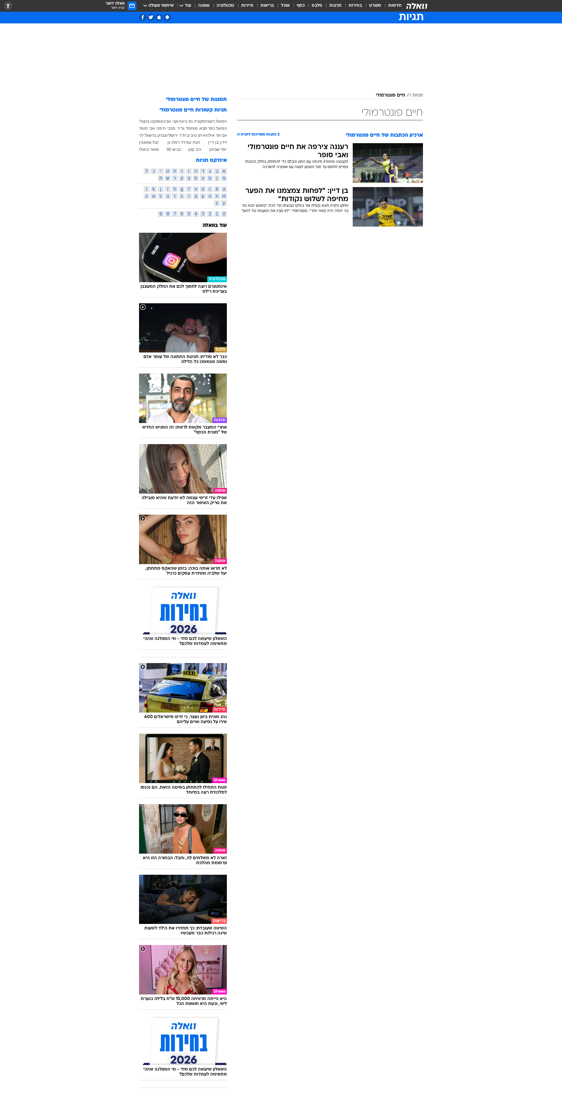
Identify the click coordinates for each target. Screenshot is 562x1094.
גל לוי (143, 135)
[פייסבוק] (142, 17)
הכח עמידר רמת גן (183, 142)
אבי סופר (147, 128)
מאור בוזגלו (149, 149)
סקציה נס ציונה (192, 121)
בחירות (355, 6)
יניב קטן (195, 149)
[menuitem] (391, 6)
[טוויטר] (151, 17)
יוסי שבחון (218, 149)
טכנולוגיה (225, 6)
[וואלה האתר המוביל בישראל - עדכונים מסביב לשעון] (416, 6)
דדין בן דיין (217, 142)
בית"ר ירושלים (177, 135)
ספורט (375, 6)
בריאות (267, 6)
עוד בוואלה (215, 225)
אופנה (204, 6)
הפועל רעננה (216, 121)
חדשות (395, 6)
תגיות (417, 95)
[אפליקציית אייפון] (159, 17)
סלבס (317, 6)
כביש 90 (174, 149)
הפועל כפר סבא (213, 128)
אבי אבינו (170, 121)
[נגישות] (8, 6)
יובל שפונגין (149, 142)
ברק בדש (156, 135)
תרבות (335, 6)
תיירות (247, 6)
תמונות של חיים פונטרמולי (196, 99)
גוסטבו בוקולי (150, 121)
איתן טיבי (197, 135)
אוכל (285, 6)
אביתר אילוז (216, 135)
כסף (301, 6)
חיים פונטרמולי (390, 95)
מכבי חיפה (166, 128)
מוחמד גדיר (187, 128)
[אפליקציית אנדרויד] (167, 17)
